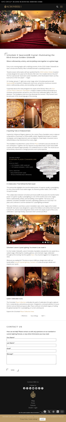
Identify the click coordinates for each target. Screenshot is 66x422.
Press (33, 403)
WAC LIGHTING (16, 1)
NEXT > (43, 316)
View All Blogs (34, 316)
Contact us (33, 262)
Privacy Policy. (24, 419)
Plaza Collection (21, 302)
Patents (33, 405)
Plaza (36, 144)
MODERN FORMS (33, 1)
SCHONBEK (39, 1)
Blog (33, 401)
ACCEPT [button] (43, 419)
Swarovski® (10, 83)
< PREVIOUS (24, 316)
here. (32, 255)
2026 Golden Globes (46, 72)
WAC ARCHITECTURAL (24, 1)
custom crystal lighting (21, 262)
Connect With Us (33, 382)
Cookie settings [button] (32, 419)
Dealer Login (33, 408)
